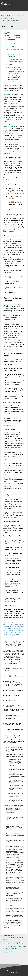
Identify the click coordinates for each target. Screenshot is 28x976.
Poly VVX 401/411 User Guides (11, 20)
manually (6, 317)
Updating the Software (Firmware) (14, 49)
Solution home (21, 15)
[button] (26, 4)
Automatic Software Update (16, 59)
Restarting (6, 94)
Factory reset (7, 143)
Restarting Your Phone (11, 44)
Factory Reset (9, 64)
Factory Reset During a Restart (14, 76)
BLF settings (13, 103)
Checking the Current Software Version (14, 55)
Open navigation (8, 26)
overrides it (9, 153)
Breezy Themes (17, 971)
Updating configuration (10, 107)
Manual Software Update (15, 61)
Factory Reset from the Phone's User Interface (14, 68)
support (9, 339)
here (6, 377)
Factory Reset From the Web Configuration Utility (16, 72)
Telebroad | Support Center (8, 15)
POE (11, 226)
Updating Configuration (11, 46)
